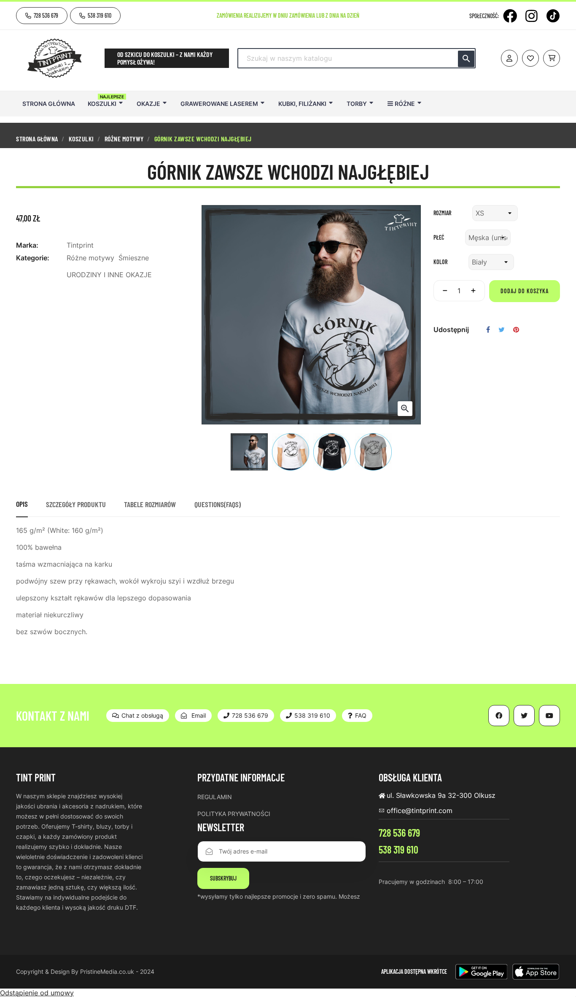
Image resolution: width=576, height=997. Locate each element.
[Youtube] (549, 715)
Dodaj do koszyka (525, 291)
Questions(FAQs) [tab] (217, 504)
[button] (41, 15)
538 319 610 (398, 849)
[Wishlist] (530, 58)
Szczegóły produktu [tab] (76, 504)
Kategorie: (32, 258)
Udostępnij (488, 329)
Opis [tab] (22, 503)
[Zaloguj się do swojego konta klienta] (509, 58)
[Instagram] (531, 16)
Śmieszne (133, 258)
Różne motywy (90, 258)
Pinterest (516, 329)
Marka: (27, 245)
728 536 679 (399, 833)
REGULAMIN (214, 796)
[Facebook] (510, 16)
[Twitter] (524, 715)
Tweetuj (501, 329)
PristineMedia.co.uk (107, 971)
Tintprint (80, 245)
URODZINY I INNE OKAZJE (109, 274)
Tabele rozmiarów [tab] (150, 504)
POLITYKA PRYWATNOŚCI (233, 813)
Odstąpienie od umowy (37, 993)
